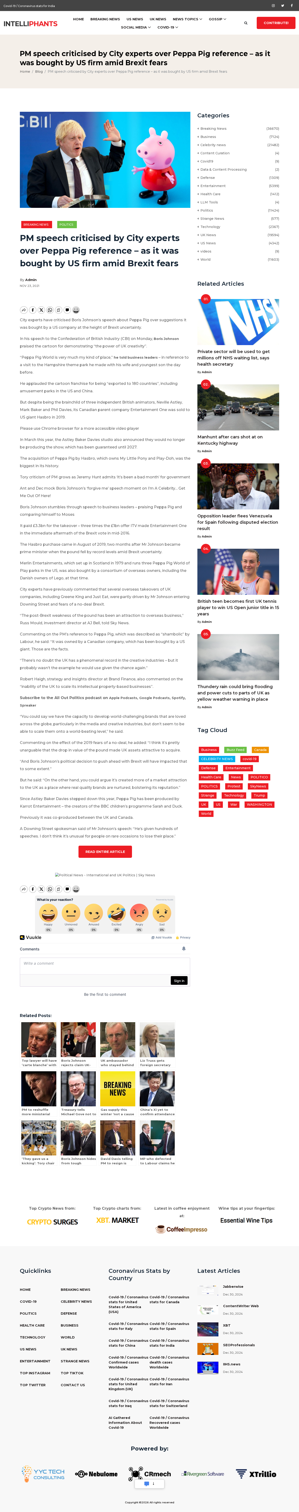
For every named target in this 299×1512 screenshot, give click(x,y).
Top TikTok (72, 1373)
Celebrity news (212, 145)
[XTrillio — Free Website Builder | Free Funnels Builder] (256, 1474)
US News (135, 19)
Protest (234, 786)
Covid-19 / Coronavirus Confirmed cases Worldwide (128, 1362)
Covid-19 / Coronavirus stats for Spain (169, 1326)
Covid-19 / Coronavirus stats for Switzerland (169, 1403)
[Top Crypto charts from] (117, 1220)
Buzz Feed (235, 750)
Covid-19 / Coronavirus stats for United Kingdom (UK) (128, 1384)
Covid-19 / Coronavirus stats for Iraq (128, 1403)
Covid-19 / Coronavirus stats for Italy (128, 1326)
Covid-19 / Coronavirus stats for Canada (169, 1299)
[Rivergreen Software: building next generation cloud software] (203, 1474)
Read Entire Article (105, 852)
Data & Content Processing (223, 169)
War (233, 804)
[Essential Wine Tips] (246, 1220)
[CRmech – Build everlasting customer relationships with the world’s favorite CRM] (149, 1474)
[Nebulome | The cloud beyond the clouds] (96, 1474)
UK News (158, 19)
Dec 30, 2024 (233, 1294)
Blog (39, 71)
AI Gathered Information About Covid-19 (125, 1423)
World (204, 259)
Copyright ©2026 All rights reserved (149, 1502)
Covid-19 (165, 27)
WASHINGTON (259, 804)
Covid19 (206, 161)
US (218, 804)
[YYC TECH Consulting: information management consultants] (43, 1474)
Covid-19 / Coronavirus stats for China (128, 1343)
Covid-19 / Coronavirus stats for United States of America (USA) (128, 1304)
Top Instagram (35, 1373)
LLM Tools (208, 202)
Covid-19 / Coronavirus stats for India (29, 5)
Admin (31, 280)
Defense (207, 178)
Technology (209, 227)
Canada (260, 750)
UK (203, 804)
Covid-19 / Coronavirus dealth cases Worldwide (169, 1362)
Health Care (210, 194)
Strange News (211, 219)
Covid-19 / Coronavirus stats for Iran (169, 1381)
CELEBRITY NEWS (217, 759)
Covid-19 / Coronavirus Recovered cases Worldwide (169, 1423)
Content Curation (214, 153)
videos (205, 251)
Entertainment (212, 186)
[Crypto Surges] (52, 1222)
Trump (259, 795)
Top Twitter (33, 1385)
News (236, 777)
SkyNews (258, 786)
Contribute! (276, 23)
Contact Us (73, 1385)
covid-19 (249, 759)
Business (207, 137)
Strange (207, 795)
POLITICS (209, 786)
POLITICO (259, 777)
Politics (67, 224)
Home (78, 19)
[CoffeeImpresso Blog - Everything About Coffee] (181, 1229)
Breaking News (105, 19)
